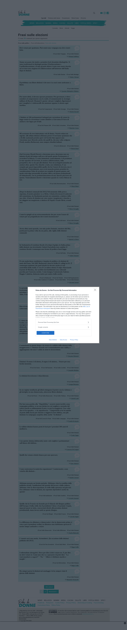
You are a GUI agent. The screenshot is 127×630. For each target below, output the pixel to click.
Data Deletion (53, 339)
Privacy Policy (74, 339)
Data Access (63, 339)
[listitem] (63, 322)
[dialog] (63, 315)
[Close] (95, 290)
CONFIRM (45, 333)
